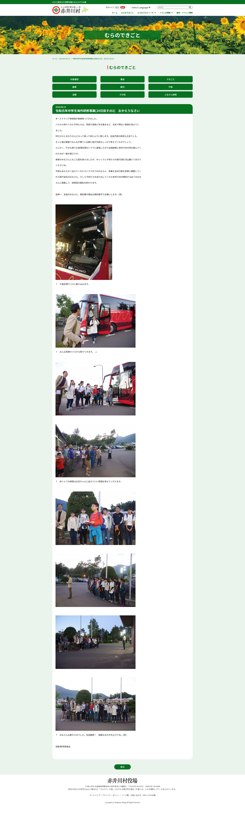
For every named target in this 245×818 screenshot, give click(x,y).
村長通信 (74, 79)
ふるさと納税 (170, 94)
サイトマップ (94, 795)
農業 (74, 86)
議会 (122, 79)
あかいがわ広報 (149, 795)
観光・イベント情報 (185, 13)
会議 (74, 94)
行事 (171, 86)
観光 (122, 86)
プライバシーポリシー (111, 795)
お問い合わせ (136, 795)
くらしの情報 (165, 13)
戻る (122, 766)
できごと (171, 79)
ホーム (114, 13)
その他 (122, 94)
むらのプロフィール (146, 13)
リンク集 (125, 795)
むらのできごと (127, 13)
